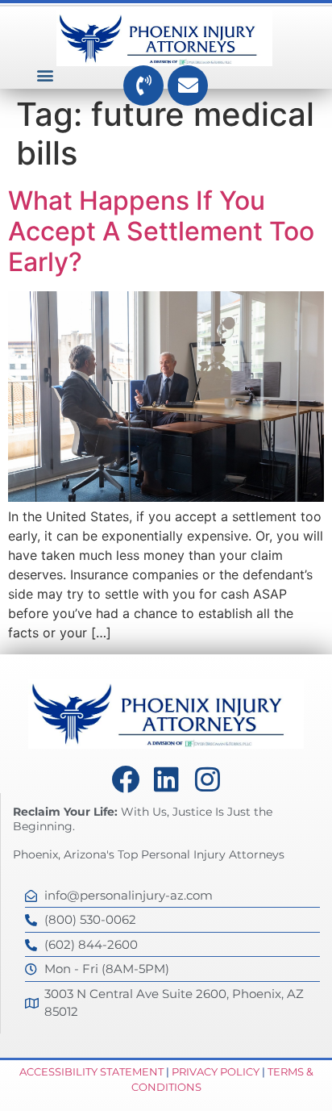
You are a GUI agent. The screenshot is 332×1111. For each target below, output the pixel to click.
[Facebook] (125, 779)
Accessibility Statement (91, 1071)
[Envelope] (188, 85)
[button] (45, 75)
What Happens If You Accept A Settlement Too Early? (161, 231)
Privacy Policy (215, 1071)
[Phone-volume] (143, 85)
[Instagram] (207, 779)
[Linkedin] (166, 779)
